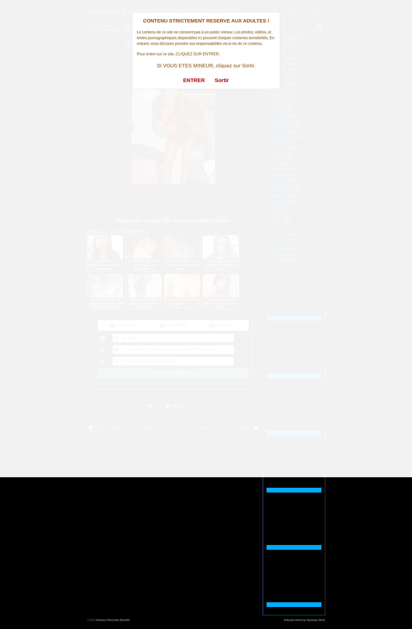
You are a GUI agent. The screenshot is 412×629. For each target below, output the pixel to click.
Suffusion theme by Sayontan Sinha (304, 620)
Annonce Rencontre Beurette (113, 620)
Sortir (222, 80)
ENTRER (194, 80)
